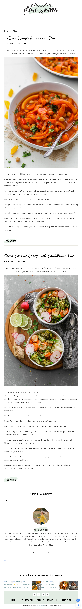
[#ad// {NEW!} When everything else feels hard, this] (36, 585)
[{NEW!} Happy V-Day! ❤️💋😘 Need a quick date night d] (64, 585)
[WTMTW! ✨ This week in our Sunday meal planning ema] (17, 585)
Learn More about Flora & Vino (41, 544)
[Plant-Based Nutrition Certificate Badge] (5, 561)
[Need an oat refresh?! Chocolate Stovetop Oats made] (27, 585)
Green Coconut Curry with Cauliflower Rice (39, 256)
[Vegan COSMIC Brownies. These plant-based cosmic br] (54, 585)
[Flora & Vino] (41, 14)
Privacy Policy (52, 600)
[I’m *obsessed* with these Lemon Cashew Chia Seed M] (8, 585)
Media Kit (40, 600)
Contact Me (66, 600)
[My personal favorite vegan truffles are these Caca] (73, 585)
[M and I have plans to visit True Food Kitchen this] (45, 585)
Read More (11, 241)
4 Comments (22, 43)
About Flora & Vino (26, 600)
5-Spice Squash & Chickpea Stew (30, 38)
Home (13, 600)
